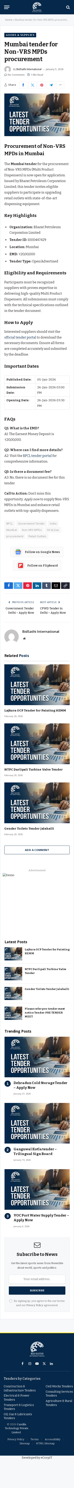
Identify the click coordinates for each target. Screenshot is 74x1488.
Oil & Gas (53, 530)
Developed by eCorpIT (37, 1457)
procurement (14, 536)
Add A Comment (37, 850)
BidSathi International (29, 69)
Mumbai (11, 530)
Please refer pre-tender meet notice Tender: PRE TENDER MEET (45, 1012)
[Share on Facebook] (23, 84)
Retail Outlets (37, 536)
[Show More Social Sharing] (60, 84)
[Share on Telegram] (51, 84)
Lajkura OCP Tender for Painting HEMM (35, 710)
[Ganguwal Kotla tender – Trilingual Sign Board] (37, 1123)
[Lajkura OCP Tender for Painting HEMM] (37, 684)
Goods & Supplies (20, 35)
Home (8, 20)
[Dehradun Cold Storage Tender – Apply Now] (37, 1057)
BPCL (9, 523)
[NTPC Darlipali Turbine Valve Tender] (37, 743)
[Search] (67, 7)
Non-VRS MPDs (32, 530)
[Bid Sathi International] (37, 7)
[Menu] (6, 7)
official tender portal (20, 337)
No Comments (16, 74)
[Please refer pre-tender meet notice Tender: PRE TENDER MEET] (13, 1013)
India (53, 523)
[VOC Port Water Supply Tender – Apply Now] (37, 1189)
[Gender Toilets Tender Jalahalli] (37, 802)
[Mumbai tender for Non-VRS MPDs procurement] (37, 114)
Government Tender (31, 523)
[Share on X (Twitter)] (32, 84)
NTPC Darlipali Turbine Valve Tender (33, 769)
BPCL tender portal (37, 456)
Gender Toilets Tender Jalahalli (29, 828)
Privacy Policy (34, 1305)
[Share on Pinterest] (42, 84)
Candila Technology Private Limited (16, 1428)
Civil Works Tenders (59, 1386)
